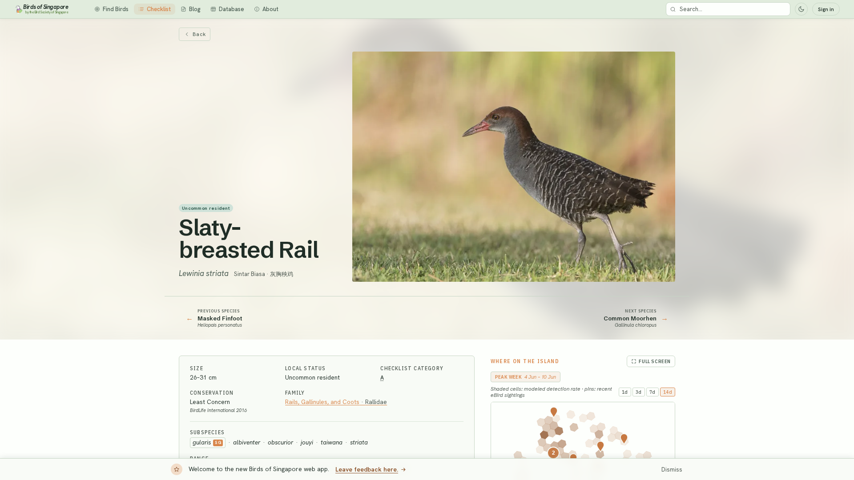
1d (625, 392)
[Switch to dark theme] (801, 9)
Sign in (826, 9)
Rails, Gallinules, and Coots (336, 402)
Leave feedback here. (366, 469)
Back (199, 34)
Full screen (655, 361)
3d (639, 392)
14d (668, 392)
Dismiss (671, 469)
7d (652, 392)
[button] (624, 439)
